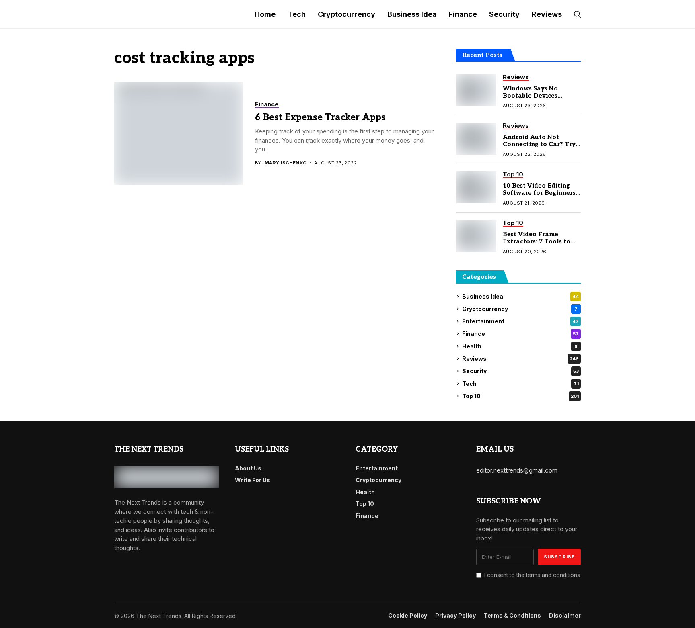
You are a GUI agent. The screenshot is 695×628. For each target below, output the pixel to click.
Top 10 (520, 396)
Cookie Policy (407, 615)
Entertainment (520, 321)
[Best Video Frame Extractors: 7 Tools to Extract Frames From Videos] (476, 236)
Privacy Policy (455, 615)
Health (520, 346)
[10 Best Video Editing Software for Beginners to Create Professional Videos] (476, 187)
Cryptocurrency (520, 308)
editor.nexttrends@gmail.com (516, 470)
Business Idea (520, 296)
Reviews (520, 358)
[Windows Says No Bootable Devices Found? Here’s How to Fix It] (476, 90)
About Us (248, 468)
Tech (520, 383)
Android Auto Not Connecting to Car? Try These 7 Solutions (539, 144)
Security (520, 371)
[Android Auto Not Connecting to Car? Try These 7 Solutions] (476, 139)
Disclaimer (565, 615)
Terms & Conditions (512, 615)
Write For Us (252, 480)
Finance (520, 333)
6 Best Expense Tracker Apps (320, 117)
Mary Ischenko (286, 163)
